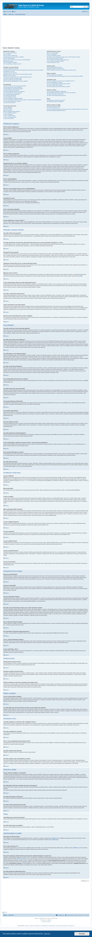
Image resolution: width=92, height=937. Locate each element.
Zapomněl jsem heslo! (8, 61)
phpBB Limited (55, 838)
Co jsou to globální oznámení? (10, 112)
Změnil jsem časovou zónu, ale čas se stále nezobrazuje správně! (17, 74)
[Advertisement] (46, 30)
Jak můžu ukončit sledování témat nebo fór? (56, 95)
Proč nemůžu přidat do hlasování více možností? (14, 91)
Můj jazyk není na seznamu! (9, 75)
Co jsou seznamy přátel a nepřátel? (54, 74)
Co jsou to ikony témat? (8, 118)
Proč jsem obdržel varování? (9, 97)
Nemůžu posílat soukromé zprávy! (54, 67)
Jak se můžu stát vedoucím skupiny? (55, 58)
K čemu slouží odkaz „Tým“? (53, 62)
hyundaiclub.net (52, 925)
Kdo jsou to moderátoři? (52, 54)
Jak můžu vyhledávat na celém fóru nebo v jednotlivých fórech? (61, 80)
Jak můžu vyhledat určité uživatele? (54, 85)
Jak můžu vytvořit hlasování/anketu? (11, 90)
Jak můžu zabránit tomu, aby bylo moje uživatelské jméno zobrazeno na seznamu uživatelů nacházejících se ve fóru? (23, 71)
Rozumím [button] (82, 933)
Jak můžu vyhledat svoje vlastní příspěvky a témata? (58, 86)
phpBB (80, 276)
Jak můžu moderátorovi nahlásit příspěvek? (13, 98)
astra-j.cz (32, 925)
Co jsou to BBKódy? (7, 107)
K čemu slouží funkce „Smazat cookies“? (12, 63)
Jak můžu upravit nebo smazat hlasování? (12, 92)
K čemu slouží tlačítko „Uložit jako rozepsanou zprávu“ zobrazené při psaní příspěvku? (22, 99)
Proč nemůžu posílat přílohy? (9, 95)
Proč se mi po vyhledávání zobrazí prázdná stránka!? (58, 83)
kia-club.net (64, 925)
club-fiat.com (58, 925)
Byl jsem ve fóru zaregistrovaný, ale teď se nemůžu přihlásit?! (16, 59)
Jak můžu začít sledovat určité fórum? (55, 94)
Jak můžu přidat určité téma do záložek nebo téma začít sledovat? (61, 92)
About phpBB (52, 839)
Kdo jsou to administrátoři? (52, 52)
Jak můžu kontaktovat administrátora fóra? (56, 110)
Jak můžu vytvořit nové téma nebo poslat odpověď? (14, 85)
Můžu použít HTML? (7, 108)
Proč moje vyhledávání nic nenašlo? (55, 82)
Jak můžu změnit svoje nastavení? (11, 68)
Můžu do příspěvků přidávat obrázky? (11, 111)
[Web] (10, 6)
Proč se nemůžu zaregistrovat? (10, 55)
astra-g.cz (28, 925)
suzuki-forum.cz (71, 925)
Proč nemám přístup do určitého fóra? (11, 94)
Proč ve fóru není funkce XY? (53, 107)
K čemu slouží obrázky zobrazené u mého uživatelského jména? (17, 77)
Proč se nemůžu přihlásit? (9, 58)
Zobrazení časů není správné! (10, 72)
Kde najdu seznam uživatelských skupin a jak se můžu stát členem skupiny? (63, 57)
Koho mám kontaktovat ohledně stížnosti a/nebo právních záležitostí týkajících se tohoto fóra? (67, 109)
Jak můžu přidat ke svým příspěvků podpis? (13, 88)
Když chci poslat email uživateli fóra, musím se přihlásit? (15, 81)
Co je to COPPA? (7, 54)
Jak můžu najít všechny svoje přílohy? (55, 101)
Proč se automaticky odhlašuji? (10, 62)
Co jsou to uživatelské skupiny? (54, 55)
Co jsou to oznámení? (8, 114)
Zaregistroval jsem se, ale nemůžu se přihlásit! (13, 57)
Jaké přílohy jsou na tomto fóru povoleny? (56, 100)
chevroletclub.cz (44, 925)
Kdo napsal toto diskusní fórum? (54, 106)
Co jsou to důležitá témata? (9, 115)
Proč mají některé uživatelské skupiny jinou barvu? (58, 59)
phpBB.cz (49, 920)
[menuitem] (14, 12)
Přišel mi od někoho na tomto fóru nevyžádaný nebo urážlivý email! (61, 70)
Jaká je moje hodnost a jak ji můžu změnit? (12, 79)
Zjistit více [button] (47, 933)
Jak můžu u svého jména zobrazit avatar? (12, 78)
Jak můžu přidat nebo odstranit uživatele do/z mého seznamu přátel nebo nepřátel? (65, 76)
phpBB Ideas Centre (77, 847)
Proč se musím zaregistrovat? (10, 52)
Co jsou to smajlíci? (7, 110)
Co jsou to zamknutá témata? (9, 117)
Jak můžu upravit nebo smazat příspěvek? (12, 87)
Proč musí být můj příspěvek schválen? (12, 101)
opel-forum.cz (38, 925)
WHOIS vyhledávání (22, 858)
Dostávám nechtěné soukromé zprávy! (55, 68)
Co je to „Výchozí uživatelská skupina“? (55, 61)
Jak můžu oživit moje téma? (9, 102)
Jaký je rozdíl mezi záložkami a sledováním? (56, 91)
